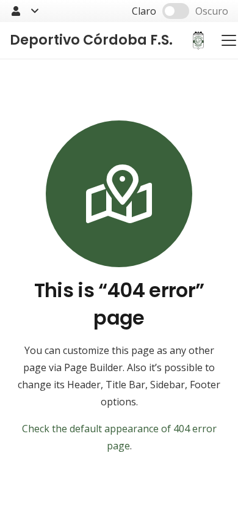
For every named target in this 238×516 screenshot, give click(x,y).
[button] (24, 11)
